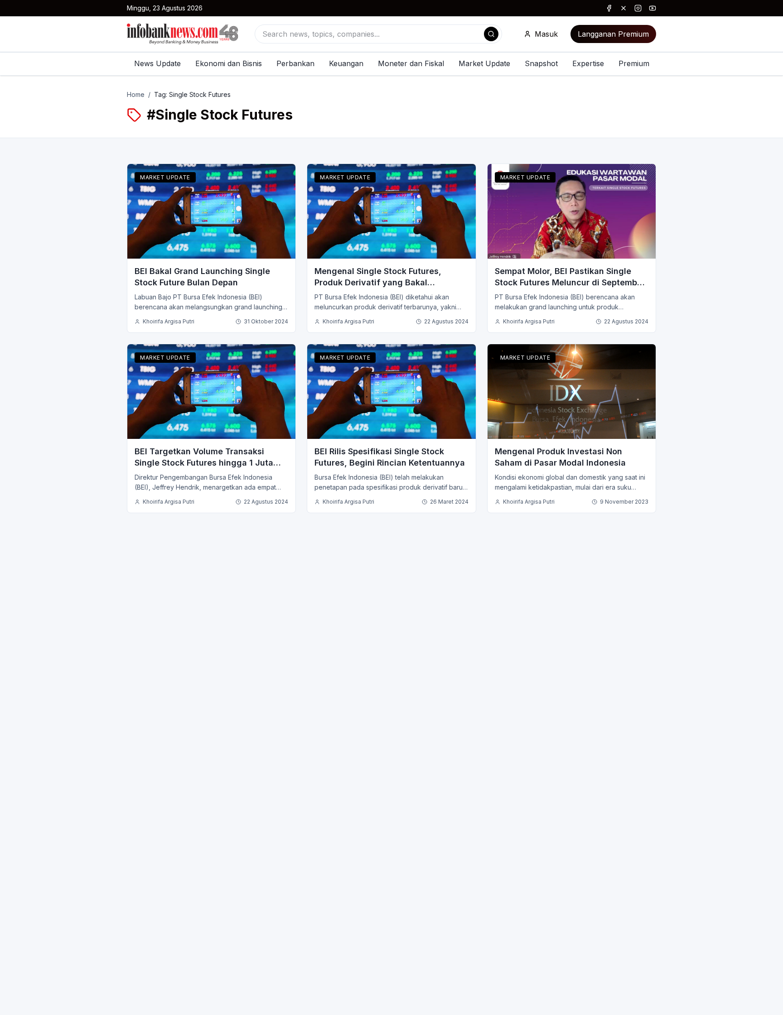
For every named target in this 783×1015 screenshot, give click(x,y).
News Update (157, 63)
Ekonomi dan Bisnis (228, 63)
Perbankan (295, 63)
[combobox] (378, 33)
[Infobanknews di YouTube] (652, 8)
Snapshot (541, 63)
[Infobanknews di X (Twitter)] (623, 8)
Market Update (484, 63)
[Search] (491, 34)
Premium (634, 63)
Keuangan (346, 63)
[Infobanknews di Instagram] (638, 8)
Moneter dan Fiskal (411, 63)
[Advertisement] (43, 517)
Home (136, 94)
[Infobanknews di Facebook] (609, 8)
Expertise (588, 63)
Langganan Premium (613, 33)
